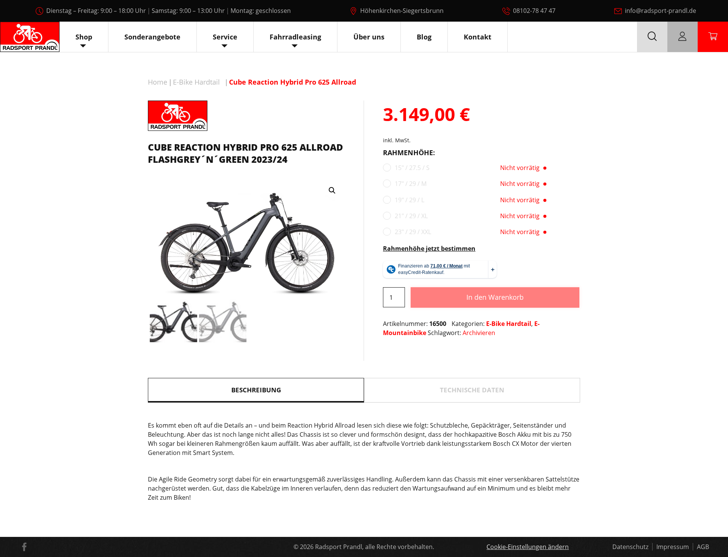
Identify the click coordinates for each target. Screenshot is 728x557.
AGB (703, 547)
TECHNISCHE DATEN (472, 389)
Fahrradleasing (295, 36)
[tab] (256, 390)
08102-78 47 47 (534, 11)
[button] (332, 190)
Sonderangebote (152, 36)
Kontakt (477, 36)
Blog (424, 36)
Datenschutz (630, 547)
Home (157, 82)
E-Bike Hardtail (196, 82)
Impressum (672, 547)
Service (225, 36)
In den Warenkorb (495, 297)
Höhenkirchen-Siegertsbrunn (402, 11)
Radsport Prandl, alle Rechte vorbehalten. (374, 547)
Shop (83, 36)
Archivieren (479, 333)
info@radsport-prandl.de (660, 11)
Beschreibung (256, 389)
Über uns (368, 36)
